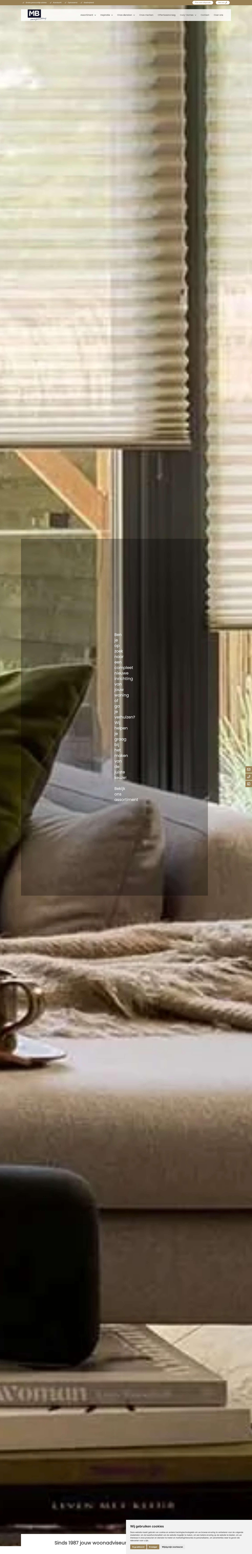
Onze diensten (124, 14)
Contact (205, 14)
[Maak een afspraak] (249, 784)
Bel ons (221, 2)
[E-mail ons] (249, 769)
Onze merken (146, 14)
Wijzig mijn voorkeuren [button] (172, 1547)
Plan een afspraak (203, 2)
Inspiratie (105, 14)
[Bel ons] (249, 777)
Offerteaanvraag (166, 14)
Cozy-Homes (186, 14)
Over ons (218, 14)
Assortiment (86, 14)
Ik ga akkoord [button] (138, 1547)
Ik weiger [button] (153, 1547)
